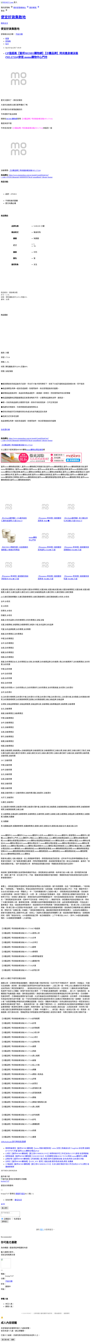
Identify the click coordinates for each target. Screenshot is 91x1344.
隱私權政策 (58, 1313)
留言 (23, 1194)
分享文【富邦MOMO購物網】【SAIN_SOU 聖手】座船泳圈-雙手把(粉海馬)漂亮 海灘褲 (39, 1161)
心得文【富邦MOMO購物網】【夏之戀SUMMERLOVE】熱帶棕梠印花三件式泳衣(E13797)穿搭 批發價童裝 (47, 1153)
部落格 (8, 41)
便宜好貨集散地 (13, 17)
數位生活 (18, 1200)
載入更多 (5, 1208)
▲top (3, 1204)
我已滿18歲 (5, 1339)
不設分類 (19, 34)
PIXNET (28, 1313)
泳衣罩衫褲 (5, 429)
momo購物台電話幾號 (34, 450)
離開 (12, 1339)
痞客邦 (18, 1194)
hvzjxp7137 (5, 1181)
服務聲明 (66, 1313)
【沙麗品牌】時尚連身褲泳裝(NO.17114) (25, 170)
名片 (7, 44)
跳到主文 (4, 23)
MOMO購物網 (11, 119)
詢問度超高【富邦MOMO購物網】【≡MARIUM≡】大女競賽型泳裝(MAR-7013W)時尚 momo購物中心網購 (46, 1156)
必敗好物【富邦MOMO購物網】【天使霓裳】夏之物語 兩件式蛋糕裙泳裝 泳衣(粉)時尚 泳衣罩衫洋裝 (44, 1159)
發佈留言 (5, 1221)
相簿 (7, 39)
